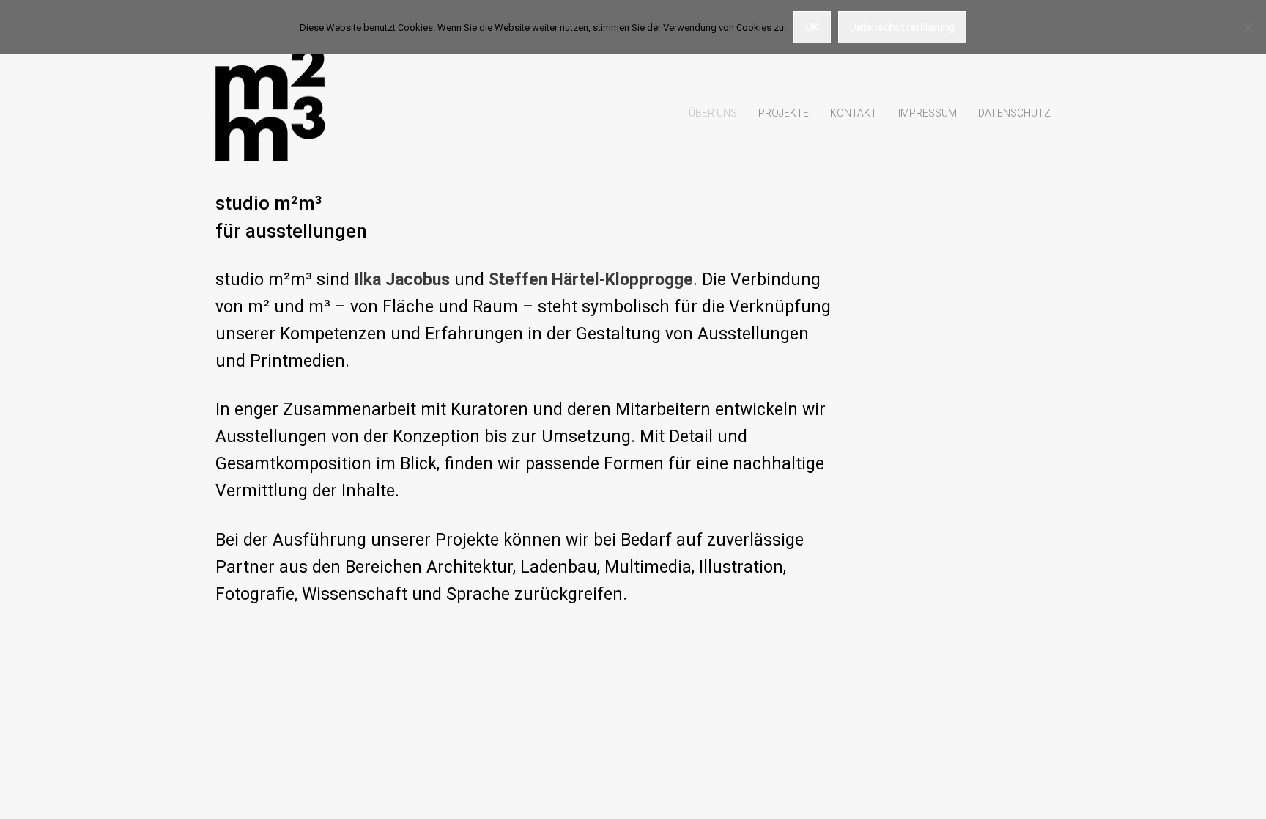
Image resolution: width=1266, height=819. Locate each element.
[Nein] (1247, 27)
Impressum (927, 113)
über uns (713, 113)
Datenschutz (1014, 113)
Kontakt (853, 113)
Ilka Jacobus (402, 280)
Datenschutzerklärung (902, 27)
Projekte (783, 113)
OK (812, 27)
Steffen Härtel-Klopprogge (591, 280)
